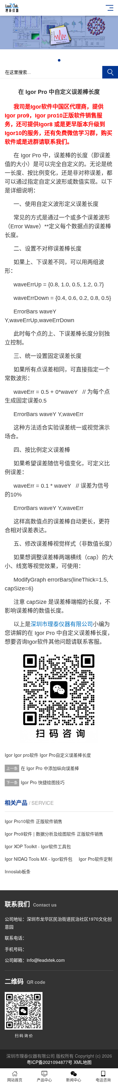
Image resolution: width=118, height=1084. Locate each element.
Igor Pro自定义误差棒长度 (65, 755)
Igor (9, 755)
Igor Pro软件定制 (95, 859)
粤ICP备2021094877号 (49, 1062)
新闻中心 (73, 1079)
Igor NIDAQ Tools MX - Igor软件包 (38, 859)
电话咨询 (103, 1079)
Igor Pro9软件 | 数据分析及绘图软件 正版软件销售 (54, 834)
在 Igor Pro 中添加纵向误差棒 (50, 768)
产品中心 (44, 1079)
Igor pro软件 (26, 755)
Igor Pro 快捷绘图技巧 (43, 782)
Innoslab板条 (18, 871)
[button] (59, 60)
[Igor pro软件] (59, 47)
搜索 (110, 72)
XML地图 (83, 1062)
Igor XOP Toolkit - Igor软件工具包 (38, 846)
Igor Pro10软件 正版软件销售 (33, 821)
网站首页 (14, 1079)
